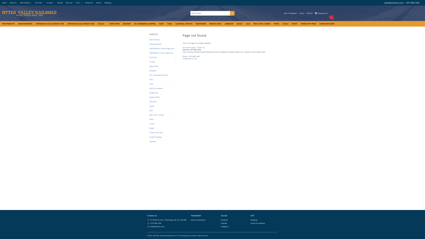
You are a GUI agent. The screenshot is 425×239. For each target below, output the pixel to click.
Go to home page (189, 47)
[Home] (72, 13)
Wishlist (310, 13)
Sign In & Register (290, 13)
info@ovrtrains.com (190, 59)
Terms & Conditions (257, 223)
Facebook (224, 220)
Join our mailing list (198, 220)
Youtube (224, 223)
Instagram (224, 227)
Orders (301, 13)
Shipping (253, 220)
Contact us (201, 47)
